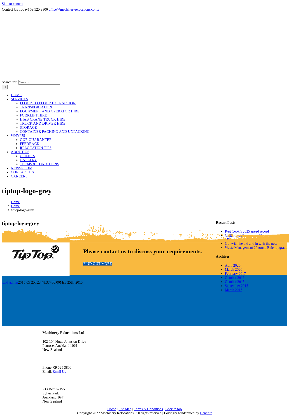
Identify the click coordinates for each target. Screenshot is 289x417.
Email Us (59, 371)
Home (111, 409)
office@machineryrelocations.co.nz (74, 9)
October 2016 (235, 278)
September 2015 (236, 286)
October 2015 (235, 282)
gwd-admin (10, 282)
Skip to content (12, 4)
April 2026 (232, 265)
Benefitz (206, 413)
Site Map (125, 409)
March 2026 (233, 269)
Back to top (173, 409)
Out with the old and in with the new (251, 243)
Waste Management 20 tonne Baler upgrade (256, 247)
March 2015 (233, 290)
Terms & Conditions (148, 409)
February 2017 (235, 273)
